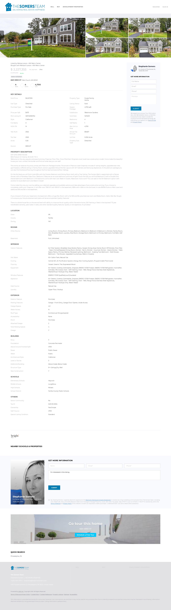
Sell (52, 7)
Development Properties (73, 7)
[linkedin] (18, 604)
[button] (25, 6)
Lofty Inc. (21, 591)
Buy (58, 7)
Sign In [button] (165, 7)
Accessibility (73, 594)
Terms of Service (55, 503)
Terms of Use (152, 120)
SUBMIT (54, 488)
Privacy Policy (137, 122)
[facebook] (13, 604)
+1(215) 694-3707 (143, 70)
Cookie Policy (35, 594)
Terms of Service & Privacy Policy (20, 594)
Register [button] (156, 7)
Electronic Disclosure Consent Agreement (98, 500)
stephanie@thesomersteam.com (35, 581)
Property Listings (58, 594)
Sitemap (66, 594)
